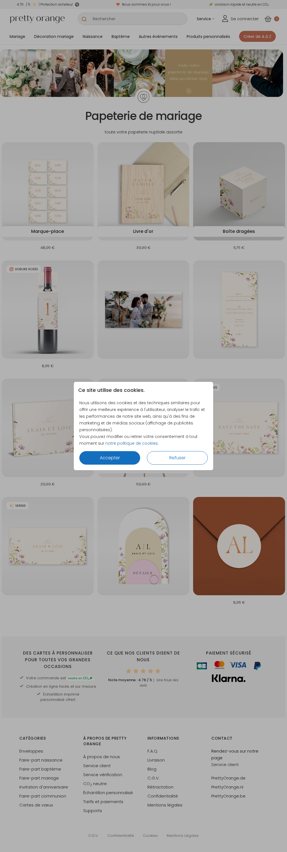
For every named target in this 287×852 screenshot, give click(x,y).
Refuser (177, 458)
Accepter (110, 458)
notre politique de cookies (131, 443)
